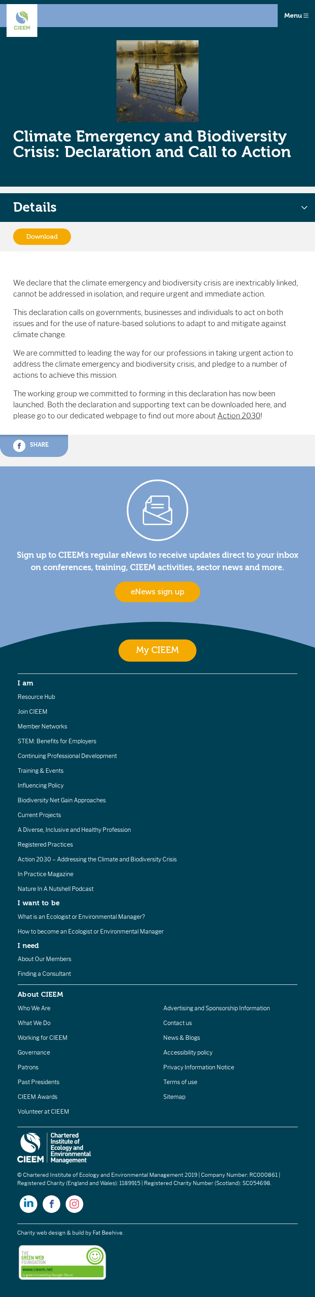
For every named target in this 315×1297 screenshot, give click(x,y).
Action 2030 (238, 415)
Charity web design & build (50, 1233)
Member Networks (42, 726)
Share (38, 444)
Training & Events (41, 770)
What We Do (34, 1023)
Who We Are (34, 1008)
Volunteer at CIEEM (43, 1111)
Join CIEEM (33, 711)
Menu (294, 15)
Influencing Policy (41, 785)
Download (42, 236)
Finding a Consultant (44, 973)
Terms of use (180, 1082)
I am (25, 683)
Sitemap (174, 1097)
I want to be (38, 903)
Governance (34, 1052)
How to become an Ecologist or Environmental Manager (91, 931)
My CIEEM (157, 650)
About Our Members (44, 959)
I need (28, 945)
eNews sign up (157, 591)
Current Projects (39, 815)
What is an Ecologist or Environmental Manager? (81, 916)
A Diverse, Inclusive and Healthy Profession (74, 829)
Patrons (28, 1067)
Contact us (177, 1023)
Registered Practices (45, 844)
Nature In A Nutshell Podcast (56, 889)
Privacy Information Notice (198, 1067)
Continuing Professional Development (67, 756)
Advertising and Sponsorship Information (216, 1008)
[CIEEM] (22, 20)
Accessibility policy (187, 1052)
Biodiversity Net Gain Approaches (62, 800)
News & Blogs (181, 1037)
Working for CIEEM (43, 1037)
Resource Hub (36, 697)
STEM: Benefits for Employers (57, 741)
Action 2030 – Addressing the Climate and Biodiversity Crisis (97, 859)
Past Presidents (38, 1082)
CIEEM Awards (37, 1097)
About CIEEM (40, 994)
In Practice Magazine (45, 874)
